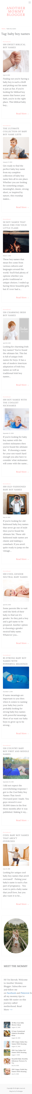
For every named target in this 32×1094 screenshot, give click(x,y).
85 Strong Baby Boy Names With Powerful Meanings (15, 661)
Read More (22, 113)
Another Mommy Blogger (16, 11)
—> (11, 1009)
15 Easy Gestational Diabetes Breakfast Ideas (18, 1033)
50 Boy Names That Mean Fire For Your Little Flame (15, 225)
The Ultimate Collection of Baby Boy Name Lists (15, 131)
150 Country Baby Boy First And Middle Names (16, 751)
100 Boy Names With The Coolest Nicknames (15, 402)
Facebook (11, 993)
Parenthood (7, 41)
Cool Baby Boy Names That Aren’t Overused (16, 838)
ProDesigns (19, 1091)
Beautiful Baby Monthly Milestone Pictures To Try (20, 1061)
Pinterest (25, 993)
